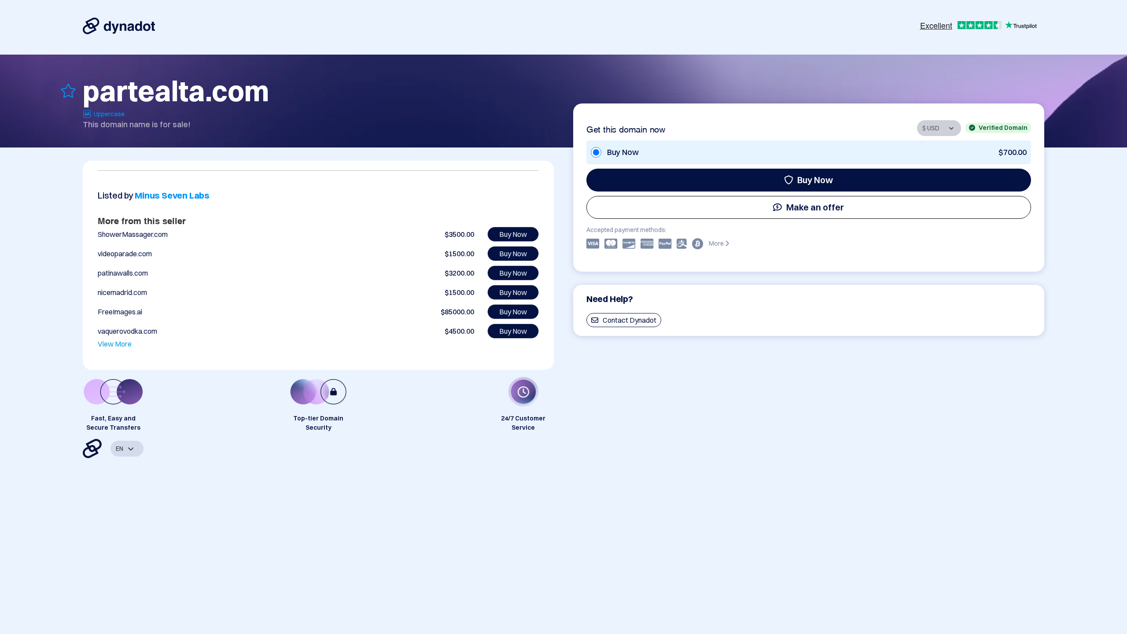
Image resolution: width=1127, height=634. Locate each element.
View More (115, 343)
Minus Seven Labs (172, 195)
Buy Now (815, 179)
